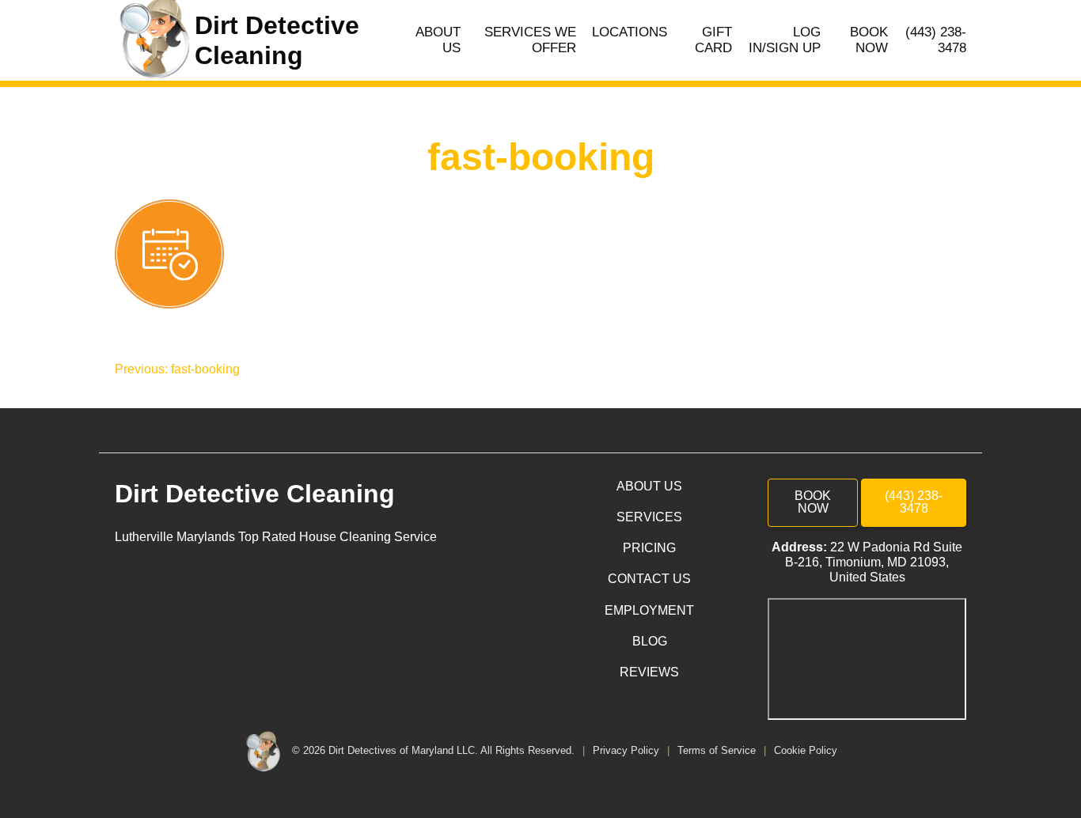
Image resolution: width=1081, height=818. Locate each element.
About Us (438, 40)
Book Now (869, 40)
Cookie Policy (805, 750)
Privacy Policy (627, 750)
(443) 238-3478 (935, 40)
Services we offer (530, 40)
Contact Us (649, 578)
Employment (649, 610)
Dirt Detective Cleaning (255, 493)
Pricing (649, 548)
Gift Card (713, 40)
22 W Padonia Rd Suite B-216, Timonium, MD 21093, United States (873, 562)
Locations (629, 32)
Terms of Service (718, 750)
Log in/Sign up (785, 40)
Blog (649, 641)
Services (649, 517)
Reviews (649, 672)
